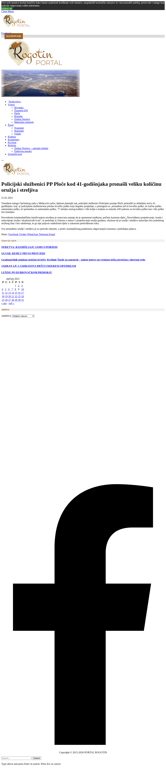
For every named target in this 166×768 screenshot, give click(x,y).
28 (13, 300)
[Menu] (2, 160)
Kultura (12, 136)
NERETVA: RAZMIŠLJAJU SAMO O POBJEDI (29, 247)
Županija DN (21, 110)
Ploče (17, 113)
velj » (11, 303)
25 (3, 300)
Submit (36, 758)
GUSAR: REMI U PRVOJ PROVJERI (23, 253)
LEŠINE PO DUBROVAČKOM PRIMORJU (26, 272)
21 (13, 296)
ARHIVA (6, 316)
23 (19, 296)
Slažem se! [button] (6, 8)
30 (19, 300)
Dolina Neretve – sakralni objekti (31, 148)
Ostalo (17, 133)
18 (3, 296)
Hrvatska (19, 107)
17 (22, 292)
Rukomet (19, 130)
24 (22, 296)
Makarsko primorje (24, 122)
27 (9, 300)
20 (9, 296)
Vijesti (11, 104)
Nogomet (19, 128)
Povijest (12, 142)
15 (16, 292)
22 (16, 296)
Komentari (13, 139)
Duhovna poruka (23, 151)
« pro (4, 303)
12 (6, 292)
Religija (12, 145)
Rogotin (18, 116)
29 (16, 300)
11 (3, 292)
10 (22, 289)
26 (6, 300)
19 (6, 296)
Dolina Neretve (22, 119)
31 (22, 300)
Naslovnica (15, 101)
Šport (11, 125)
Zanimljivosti (15, 154)
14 (13, 292)
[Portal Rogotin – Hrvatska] (35, 68)
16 (19, 292)
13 (9, 292)
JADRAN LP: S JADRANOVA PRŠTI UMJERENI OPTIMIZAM (38, 266)
